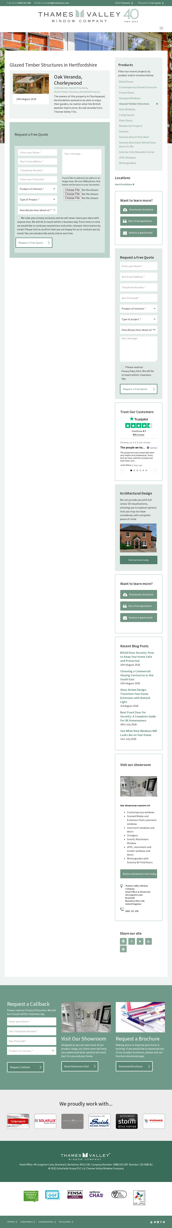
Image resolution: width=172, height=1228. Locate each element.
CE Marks (11, 1221)
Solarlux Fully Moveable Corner (137, 152)
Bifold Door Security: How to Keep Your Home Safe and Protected (137, 657)
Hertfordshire (123, 184)
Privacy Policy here (36, 1010)
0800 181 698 (131, 911)
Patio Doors (126, 120)
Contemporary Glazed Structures (70, 87)
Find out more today (138, 559)
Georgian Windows (129, 98)
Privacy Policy (129, 371)
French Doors (126, 92)
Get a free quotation (140, 221)
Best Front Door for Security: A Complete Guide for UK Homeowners (138, 716)
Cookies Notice (26, 1221)
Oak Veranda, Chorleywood (68, 80)
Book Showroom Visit (76, 1066)
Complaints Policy (46, 1221)
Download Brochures (131, 1066)
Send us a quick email (141, 232)
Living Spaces (126, 115)
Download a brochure (141, 209)
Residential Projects (90, 91)
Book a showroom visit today (139, 873)
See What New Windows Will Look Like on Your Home (138, 733)
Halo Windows (127, 109)
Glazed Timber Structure (66, 91)
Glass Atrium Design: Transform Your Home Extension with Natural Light (135, 696)
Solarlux (123, 131)
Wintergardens (127, 163)
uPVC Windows (127, 157)
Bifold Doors (126, 81)
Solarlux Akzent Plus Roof (134, 137)
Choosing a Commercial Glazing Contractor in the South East (137, 675)
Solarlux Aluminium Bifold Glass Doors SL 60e (137, 144)
